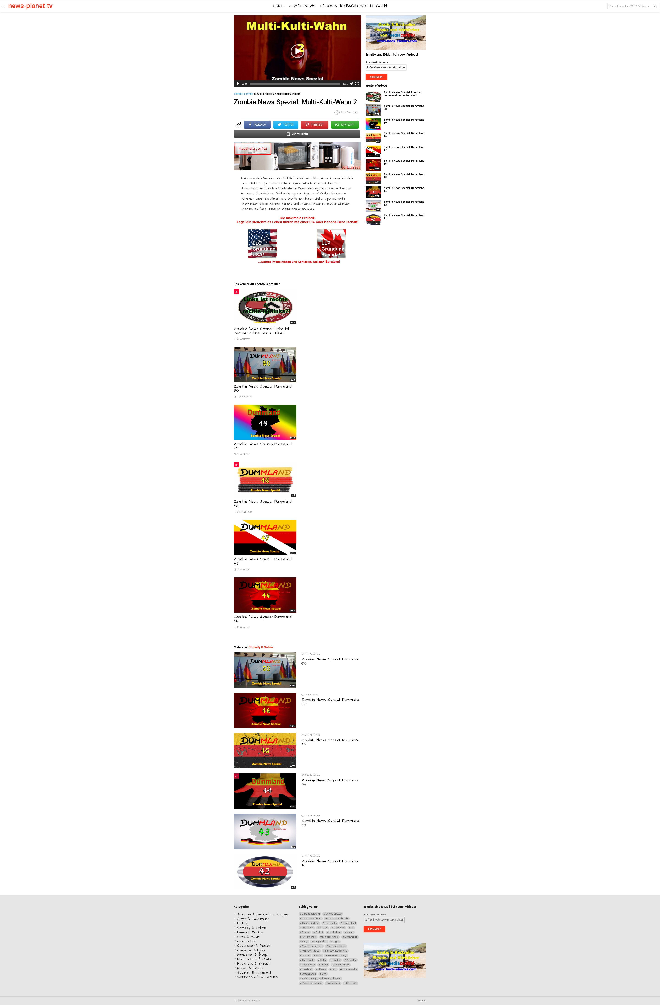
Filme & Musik (248, 936)
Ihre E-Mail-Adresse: (377, 62)
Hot (236, 291)
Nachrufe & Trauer (254, 963)
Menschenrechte (310, 950)
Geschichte (246, 941)
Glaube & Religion (251, 950)
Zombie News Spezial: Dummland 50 (263, 388)
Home (278, 6)
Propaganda (308, 964)
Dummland (339, 927)
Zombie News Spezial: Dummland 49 (263, 446)
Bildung (242, 923)
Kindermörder (309, 937)
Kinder (350, 932)
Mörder (306, 955)
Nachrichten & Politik (254, 959)
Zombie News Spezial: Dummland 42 (330, 863)
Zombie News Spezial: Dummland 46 (263, 619)
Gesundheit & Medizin (254, 945)
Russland (307, 969)
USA (324, 973)
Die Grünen (307, 927)
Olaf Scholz (308, 960)
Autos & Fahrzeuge (253, 919)
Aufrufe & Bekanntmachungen (262, 914)
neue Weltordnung (337, 955)
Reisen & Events (250, 968)
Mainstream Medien (312, 946)
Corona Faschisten (311, 918)
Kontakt (422, 1000)
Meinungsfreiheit (337, 946)
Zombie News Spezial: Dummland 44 (330, 782)
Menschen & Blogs (252, 954)
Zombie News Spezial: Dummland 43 (330, 823)
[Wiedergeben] (238, 83)
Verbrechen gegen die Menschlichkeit (321, 978)
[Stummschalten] (351, 83)
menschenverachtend (336, 950)
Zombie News (302, 6)
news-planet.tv (30, 6)
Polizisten (351, 960)
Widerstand (334, 983)
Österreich (351, 983)
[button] (297, 51)
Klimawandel (351, 937)
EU (352, 927)
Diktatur (323, 927)
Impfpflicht (334, 932)
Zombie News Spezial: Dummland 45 (330, 742)
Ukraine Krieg (309, 973)
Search (655, 6)
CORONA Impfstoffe (337, 918)
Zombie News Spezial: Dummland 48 (263, 503)
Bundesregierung (311, 913)
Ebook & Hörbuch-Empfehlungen (353, 6)
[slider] (295, 84)
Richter (324, 964)
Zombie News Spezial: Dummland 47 (263, 561)
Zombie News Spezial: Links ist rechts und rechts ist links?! (261, 331)
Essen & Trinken (250, 932)
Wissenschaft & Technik (257, 977)
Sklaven (322, 969)
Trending (236, 776)
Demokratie (331, 923)
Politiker (336, 960)
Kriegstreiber (320, 941)
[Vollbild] (357, 83)
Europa (305, 932)
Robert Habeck (342, 964)
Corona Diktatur (334, 913)
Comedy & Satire (261, 647)
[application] (297, 51)
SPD (334, 969)
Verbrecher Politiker (312, 983)
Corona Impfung (310, 923)
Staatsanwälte (349, 969)
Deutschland (349, 923)
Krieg (304, 941)
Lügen (336, 941)
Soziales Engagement (254, 972)
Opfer (323, 960)
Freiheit (319, 932)
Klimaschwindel (330, 937)
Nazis (319, 955)
